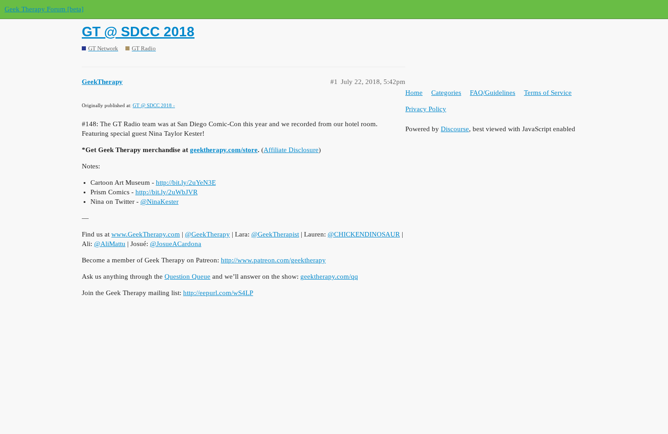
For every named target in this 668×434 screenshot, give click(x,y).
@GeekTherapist (275, 234)
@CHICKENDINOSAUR (364, 234)
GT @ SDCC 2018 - (154, 105)
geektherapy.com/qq (329, 276)
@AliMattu (109, 243)
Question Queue (187, 276)
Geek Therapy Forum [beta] (44, 9)
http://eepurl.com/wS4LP (218, 292)
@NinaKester (159, 201)
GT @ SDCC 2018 (138, 31)
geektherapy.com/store (224, 149)
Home (414, 92)
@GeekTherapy (207, 234)
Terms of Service (548, 92)
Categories (446, 92)
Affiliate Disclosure (291, 149)
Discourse (455, 129)
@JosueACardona (175, 243)
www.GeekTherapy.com (145, 234)
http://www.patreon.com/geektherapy (273, 260)
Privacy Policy (425, 109)
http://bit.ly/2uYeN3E (186, 182)
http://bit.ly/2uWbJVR (166, 192)
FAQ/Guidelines (492, 92)
